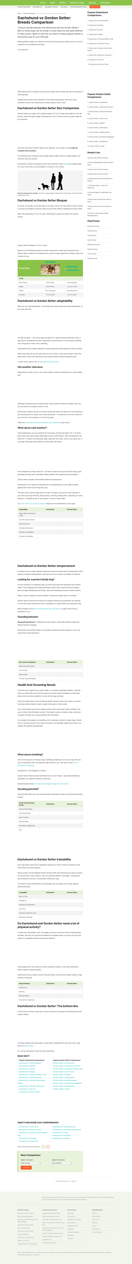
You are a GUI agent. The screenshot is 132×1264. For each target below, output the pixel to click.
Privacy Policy (96, 1229)
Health (52, 3)
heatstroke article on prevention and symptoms (42, 422)
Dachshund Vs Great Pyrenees (30, 1130)
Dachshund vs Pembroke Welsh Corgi (32, 1075)
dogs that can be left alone (49, 362)
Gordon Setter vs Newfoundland (65, 1080)
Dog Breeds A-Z (37, 7)
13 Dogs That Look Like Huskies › (98, 169)
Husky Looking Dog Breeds (25, 1216)
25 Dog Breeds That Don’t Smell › (98, 174)
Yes (43, 1147)
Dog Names (64, 7)
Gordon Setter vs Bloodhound (64, 1086)
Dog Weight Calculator (51, 7)
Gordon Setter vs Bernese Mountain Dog (67, 1069)
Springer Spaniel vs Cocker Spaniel (27, 1243)
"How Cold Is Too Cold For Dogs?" (33, 504)
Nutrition (62, 3)
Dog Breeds (70, 1229)
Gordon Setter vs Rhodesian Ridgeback (67, 1083)
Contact (94, 1226)
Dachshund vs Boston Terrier (29, 1092)
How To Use (95, 1219)
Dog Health (70, 1213)
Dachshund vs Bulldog (27, 1066)
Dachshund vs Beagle (27, 1072)
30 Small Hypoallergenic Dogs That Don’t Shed (51, 784)
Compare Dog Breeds (24, 7)
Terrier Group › (92, 254)
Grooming (92, 3)
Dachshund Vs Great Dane (28, 1127)
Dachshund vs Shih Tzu (27, 1089)
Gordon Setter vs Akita (61, 1089)
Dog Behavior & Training (74, 1219)
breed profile (28, 1046)
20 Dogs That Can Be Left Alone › (98, 158)
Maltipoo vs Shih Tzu (23, 1240)
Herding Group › (92, 231)
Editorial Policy (96, 1216)
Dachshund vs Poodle (27, 1069)
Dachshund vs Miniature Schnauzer (32, 1086)
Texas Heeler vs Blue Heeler (25, 1237)
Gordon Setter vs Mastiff (62, 1075)
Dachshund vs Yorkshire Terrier (30, 1077)
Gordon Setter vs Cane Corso (63, 1072)
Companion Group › (93, 226)
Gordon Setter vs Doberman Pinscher (66, 1066)
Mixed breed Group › (94, 244)
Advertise (95, 1222)
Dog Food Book (94, 7)
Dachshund (50, 262)
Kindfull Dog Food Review (49, 1242)
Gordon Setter (72, 266)
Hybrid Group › (92, 240)
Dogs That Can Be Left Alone (26, 1213)
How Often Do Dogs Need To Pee (51, 1219)
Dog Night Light (46, 1239)
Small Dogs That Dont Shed (25, 1231)
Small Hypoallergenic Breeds (78, 7)
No (48, 1147)
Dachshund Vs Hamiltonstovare (64, 1127)
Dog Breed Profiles (72, 1226)
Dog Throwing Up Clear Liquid (50, 1216)
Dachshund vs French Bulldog (30, 1063)
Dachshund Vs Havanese (62, 1135)
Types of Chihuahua (23, 1234)
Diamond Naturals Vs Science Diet (51, 1236)
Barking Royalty (27, 2)
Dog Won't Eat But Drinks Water (51, 1213)
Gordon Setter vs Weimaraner (64, 1077)
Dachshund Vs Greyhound (28, 1141)
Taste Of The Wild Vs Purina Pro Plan (52, 1233)
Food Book (70, 1238)
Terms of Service (97, 1232)
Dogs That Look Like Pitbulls (25, 1225)
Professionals (105, 3)
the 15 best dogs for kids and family (47, 609)
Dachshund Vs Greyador (28, 1138)
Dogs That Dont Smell (24, 1228)
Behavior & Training (77, 3)
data (65, 164)
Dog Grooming (71, 1222)
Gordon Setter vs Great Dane (63, 1063)
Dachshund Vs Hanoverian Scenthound (67, 1130)
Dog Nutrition (71, 1216)
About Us (95, 1213)
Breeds (42, 3)
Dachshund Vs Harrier (60, 1132)
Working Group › (92, 258)
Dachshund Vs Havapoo (61, 1138)
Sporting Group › (92, 249)
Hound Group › (92, 235)
